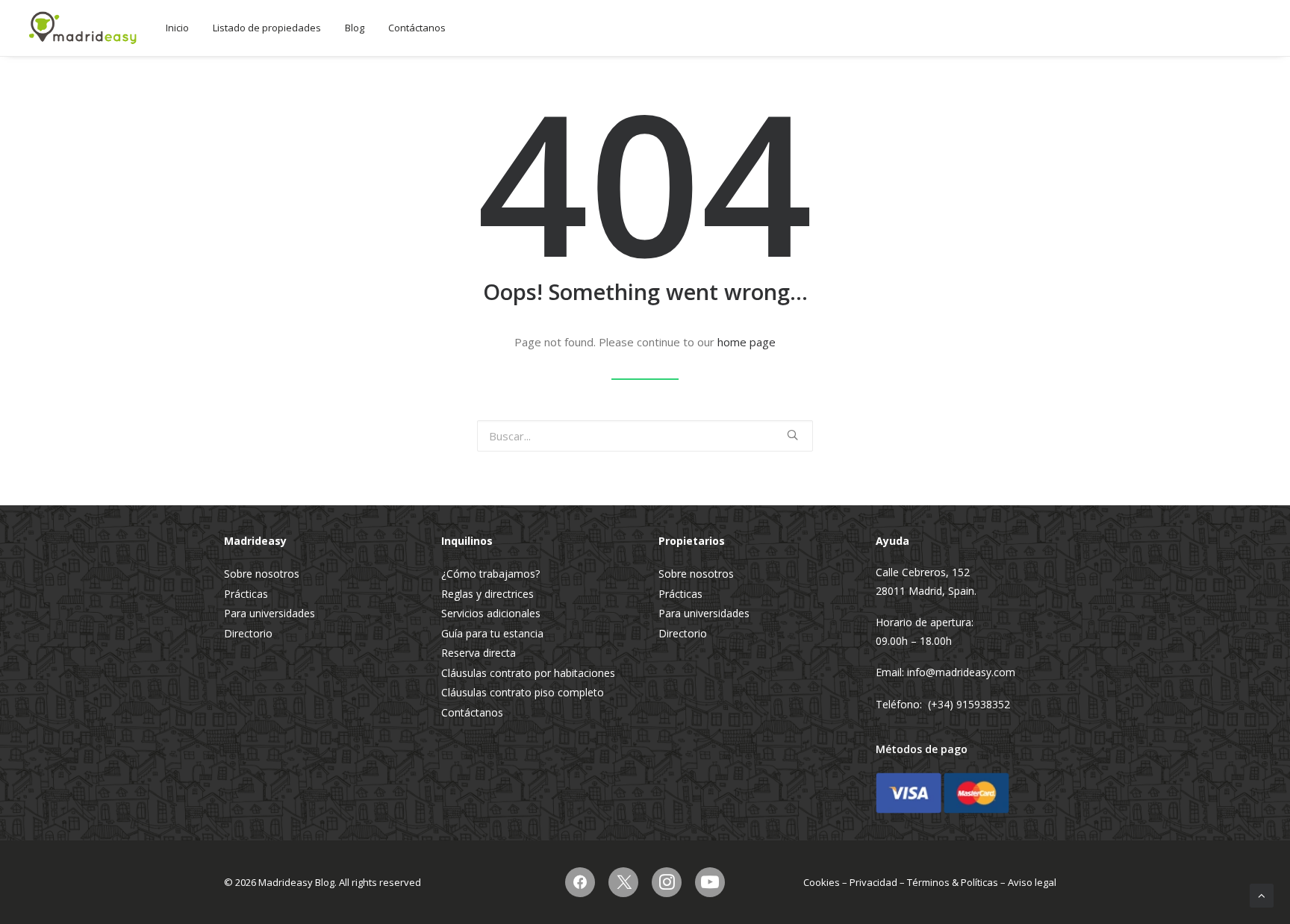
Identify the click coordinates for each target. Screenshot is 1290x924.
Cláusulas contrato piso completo (522, 692)
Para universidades (269, 613)
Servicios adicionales (490, 613)
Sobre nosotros (261, 573)
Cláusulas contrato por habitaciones (528, 673)
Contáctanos (417, 27)
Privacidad (873, 882)
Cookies (821, 882)
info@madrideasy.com (961, 672)
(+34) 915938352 (969, 704)
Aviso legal (1032, 882)
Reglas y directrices (487, 594)
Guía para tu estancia (492, 633)
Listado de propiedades (267, 27)
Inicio (177, 27)
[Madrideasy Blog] (83, 28)
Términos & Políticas (952, 882)
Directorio (248, 633)
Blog (354, 27)
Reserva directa (478, 653)
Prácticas (246, 594)
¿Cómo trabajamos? (490, 573)
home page (746, 341)
